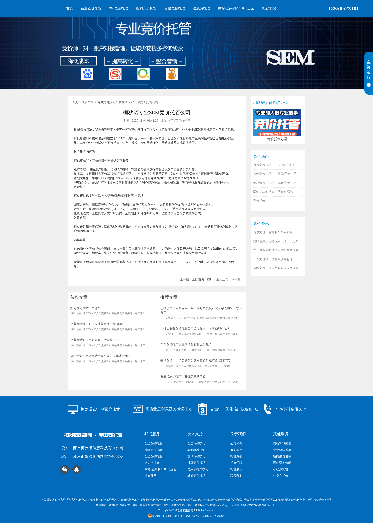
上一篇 (184, 279)
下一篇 (235, 279)
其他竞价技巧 (287, 183)
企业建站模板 (282, 450)
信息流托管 (201, 8)
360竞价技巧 (286, 165)
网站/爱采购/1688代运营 (236, 8)
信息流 (126, 142)
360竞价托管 (118, 8)
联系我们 (236, 475)
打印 (210, 279)
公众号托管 (280, 475)
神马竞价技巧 (287, 173)
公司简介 (236, 443)
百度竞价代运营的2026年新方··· (274, 232)
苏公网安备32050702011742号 (169, 515)
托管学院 (269, 8)
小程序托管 (280, 469)
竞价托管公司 (210, 129)
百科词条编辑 (282, 463)
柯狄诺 (129, 129)
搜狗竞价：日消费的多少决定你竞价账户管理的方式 (195, 360)
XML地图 (220, 515)
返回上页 (222, 279)
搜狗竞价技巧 (262, 173)
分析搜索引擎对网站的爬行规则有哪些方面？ (100, 356)
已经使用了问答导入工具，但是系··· (277, 241)
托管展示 (150, 475)
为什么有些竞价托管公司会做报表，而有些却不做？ (195, 328)
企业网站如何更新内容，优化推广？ (94, 340)
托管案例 (236, 456)
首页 (69, 8)
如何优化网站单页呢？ (85, 308)
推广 (172, 226)
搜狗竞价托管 (146, 8)
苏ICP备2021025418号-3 (199, 515)
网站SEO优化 (282, 443)
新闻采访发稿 (282, 456)
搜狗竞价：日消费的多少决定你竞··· (277, 268)
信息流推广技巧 (263, 183)
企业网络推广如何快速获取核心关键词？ (97, 324)
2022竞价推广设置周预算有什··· (274, 259)
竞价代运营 (285, 191)
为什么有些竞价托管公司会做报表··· (277, 250)
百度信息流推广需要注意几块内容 (183, 376)
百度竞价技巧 (106, 102)
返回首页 (198, 279)
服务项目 (236, 450)
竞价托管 (259, 200)
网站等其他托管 (263, 191)
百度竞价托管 (91, 8)
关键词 (144, 169)
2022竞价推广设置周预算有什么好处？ (186, 344)
